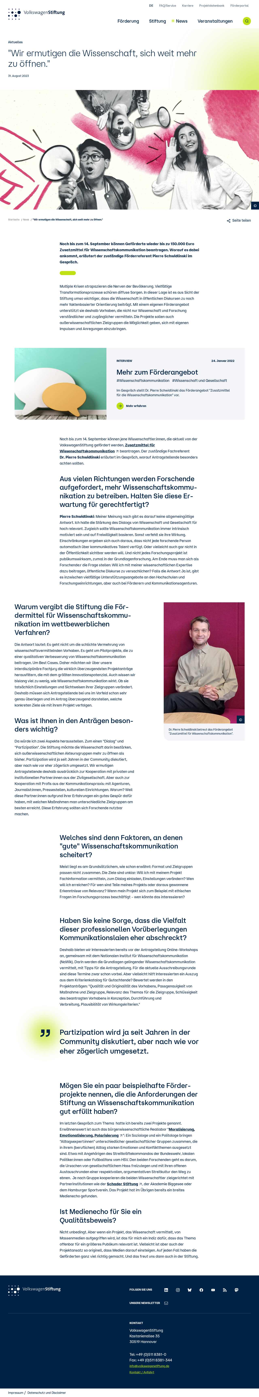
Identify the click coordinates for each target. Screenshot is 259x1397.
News (182, 21)
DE (151, 5)
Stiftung (157, 21)
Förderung (128, 21)
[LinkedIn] (166, 1290)
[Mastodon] (236, 1290)
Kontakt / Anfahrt (142, 1372)
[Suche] (247, 21)
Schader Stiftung (122, 1184)
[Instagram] (178, 1290)
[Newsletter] (166, 1303)
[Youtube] (213, 1290)
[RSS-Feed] (225, 1290)
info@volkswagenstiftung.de (149, 1366)
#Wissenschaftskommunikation (143, 380)
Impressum (15, 1392)
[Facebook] (201, 1290)
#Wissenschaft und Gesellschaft (199, 380)
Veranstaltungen (215, 21)
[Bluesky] (189, 1290)
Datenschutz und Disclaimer (47, 1392)
